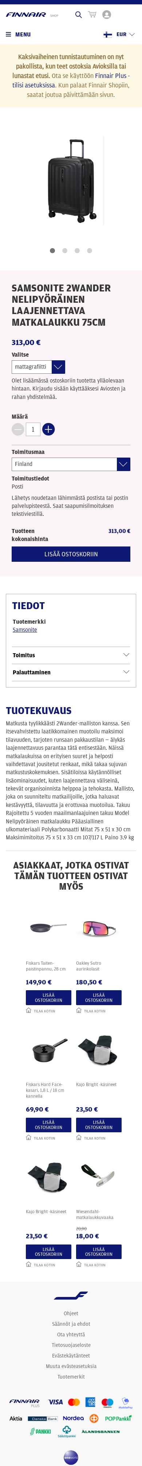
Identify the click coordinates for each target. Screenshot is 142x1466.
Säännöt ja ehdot (71, 1324)
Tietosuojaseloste (71, 1345)
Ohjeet (71, 1313)
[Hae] (78, 14)
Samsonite (25, 629)
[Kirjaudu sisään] (107, 14)
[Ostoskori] (92, 14)
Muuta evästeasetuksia (71, 1366)
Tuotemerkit (71, 1376)
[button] (18, 429)
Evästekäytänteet (71, 1355)
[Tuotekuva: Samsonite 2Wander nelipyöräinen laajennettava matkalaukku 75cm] (71, 181)
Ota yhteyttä (71, 1334)
